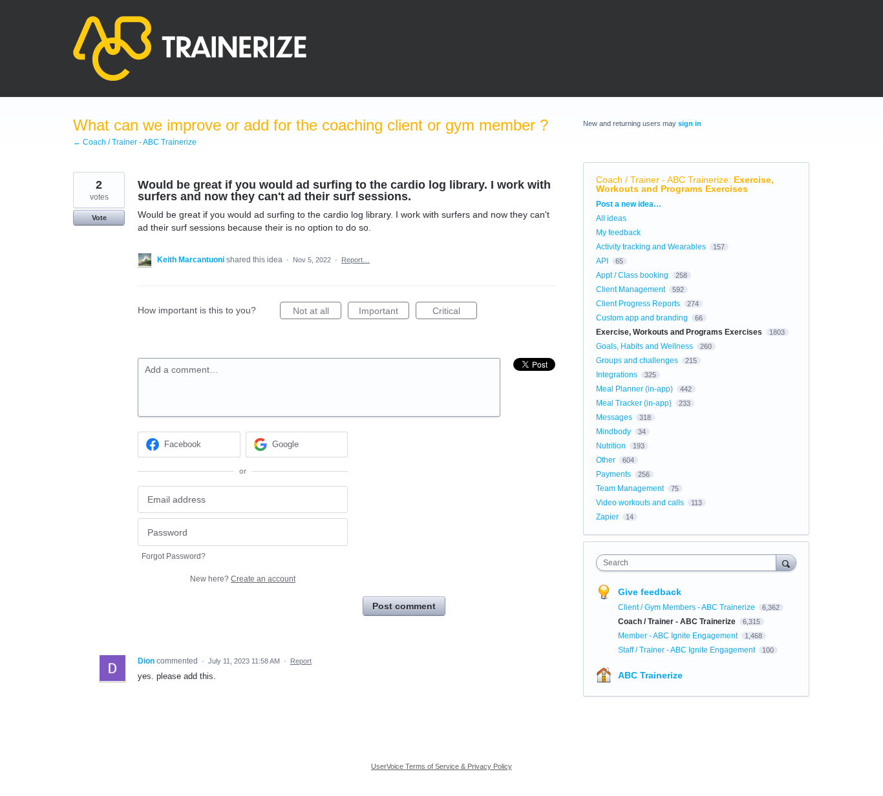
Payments (613, 474)
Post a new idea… (628, 204)
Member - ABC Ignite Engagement (678, 635)
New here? (242, 578)
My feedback (618, 232)
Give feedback (649, 592)
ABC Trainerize (650, 675)
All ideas (611, 218)
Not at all (317, 312)
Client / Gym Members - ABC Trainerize (687, 607)
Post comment (404, 606)
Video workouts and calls (640, 502)
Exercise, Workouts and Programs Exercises (685, 184)
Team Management (630, 488)
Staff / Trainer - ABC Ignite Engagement (687, 650)
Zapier (607, 516)
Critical (454, 312)
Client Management (630, 289)
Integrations (616, 374)
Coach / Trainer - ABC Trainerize (662, 179)
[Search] (786, 562)
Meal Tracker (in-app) (634, 403)
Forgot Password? (174, 556)
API (602, 261)
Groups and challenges (637, 360)
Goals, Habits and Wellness (644, 346)
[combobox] (689, 562)
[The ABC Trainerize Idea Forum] (189, 48)
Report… (355, 260)
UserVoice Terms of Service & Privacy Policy (441, 766)
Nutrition (611, 445)
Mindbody (613, 431)
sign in (689, 123)
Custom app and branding (642, 317)
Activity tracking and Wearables (651, 246)
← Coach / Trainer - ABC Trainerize (135, 142)
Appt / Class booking (632, 275)
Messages (614, 417)
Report (301, 661)
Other (605, 460)
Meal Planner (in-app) (634, 388)
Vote (99, 218)
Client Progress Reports (638, 303)
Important (384, 312)
